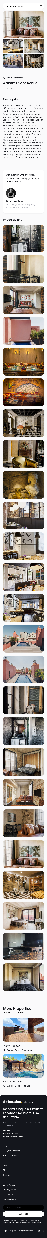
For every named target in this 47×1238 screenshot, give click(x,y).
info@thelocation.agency (13, 1136)
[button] (40, 6)
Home (6, 1146)
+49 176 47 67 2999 (10, 1134)
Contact (7, 1175)
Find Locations (10, 1156)
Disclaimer (8, 1195)
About (6, 1166)
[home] (15, 6)
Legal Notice (9, 1185)
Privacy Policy (9, 1190)
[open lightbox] (23, 24)
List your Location (11, 1151)
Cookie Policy (9, 1199)
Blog (5, 1170)
